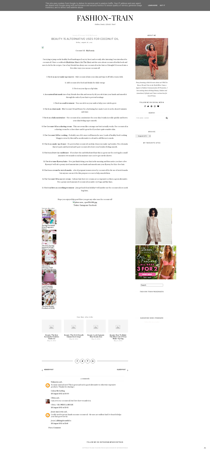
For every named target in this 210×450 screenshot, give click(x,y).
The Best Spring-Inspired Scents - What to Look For (48, 247)
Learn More (152, 5)
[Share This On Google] (93, 361)
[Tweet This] (82, 361)
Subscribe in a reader (151, 322)
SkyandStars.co (122, 448)
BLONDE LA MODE (65, 405)
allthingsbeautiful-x (63, 421)
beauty (75, 35)
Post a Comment (54, 428)
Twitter (76, 205)
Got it (162, 5)
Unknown (54, 382)
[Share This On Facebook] (77, 361)
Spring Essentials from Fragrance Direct (48, 227)
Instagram (84, 205)
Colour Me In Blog (58, 391)
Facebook (92, 205)
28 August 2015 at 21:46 (59, 423)
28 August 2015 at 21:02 (59, 407)
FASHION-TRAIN (105, 17)
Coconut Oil (83, 35)
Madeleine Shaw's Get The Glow (78, 62)
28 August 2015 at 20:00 (60, 394)
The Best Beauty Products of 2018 (48, 307)
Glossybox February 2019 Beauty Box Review (49, 267)
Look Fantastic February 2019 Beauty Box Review (49, 288)
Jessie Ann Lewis (57, 412)
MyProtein (93, 35)
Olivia (53, 398)
